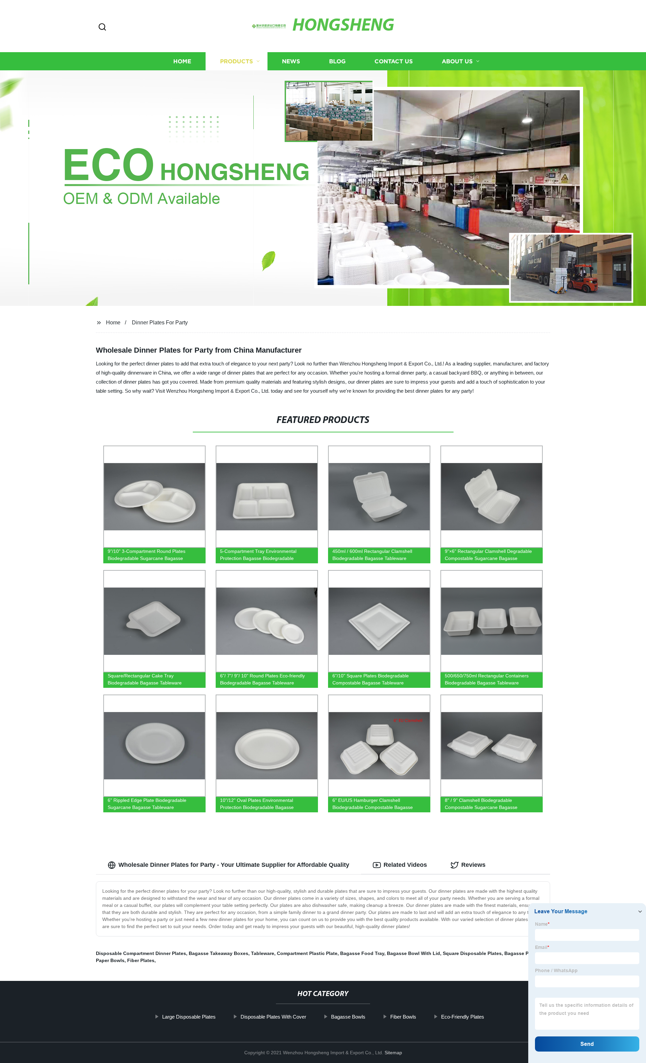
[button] (102, 27)
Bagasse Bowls (348, 1017)
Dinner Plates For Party (160, 322)
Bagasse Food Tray (362, 953)
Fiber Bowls (403, 1017)
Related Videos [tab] (405, 864)
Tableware (262, 953)
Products (236, 61)
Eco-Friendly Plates (462, 1017)
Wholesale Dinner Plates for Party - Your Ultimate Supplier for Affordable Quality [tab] (233, 864)
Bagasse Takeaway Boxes (218, 953)
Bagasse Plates (522, 953)
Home (182, 61)
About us (457, 61)
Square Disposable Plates (472, 953)
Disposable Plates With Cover (273, 1017)
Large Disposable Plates (189, 1017)
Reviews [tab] (473, 864)
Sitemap (393, 1052)
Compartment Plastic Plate (307, 953)
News (291, 61)
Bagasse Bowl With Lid (413, 953)
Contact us (393, 61)
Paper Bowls (110, 960)
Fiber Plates (140, 960)
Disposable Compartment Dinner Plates (141, 953)
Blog (337, 61)
